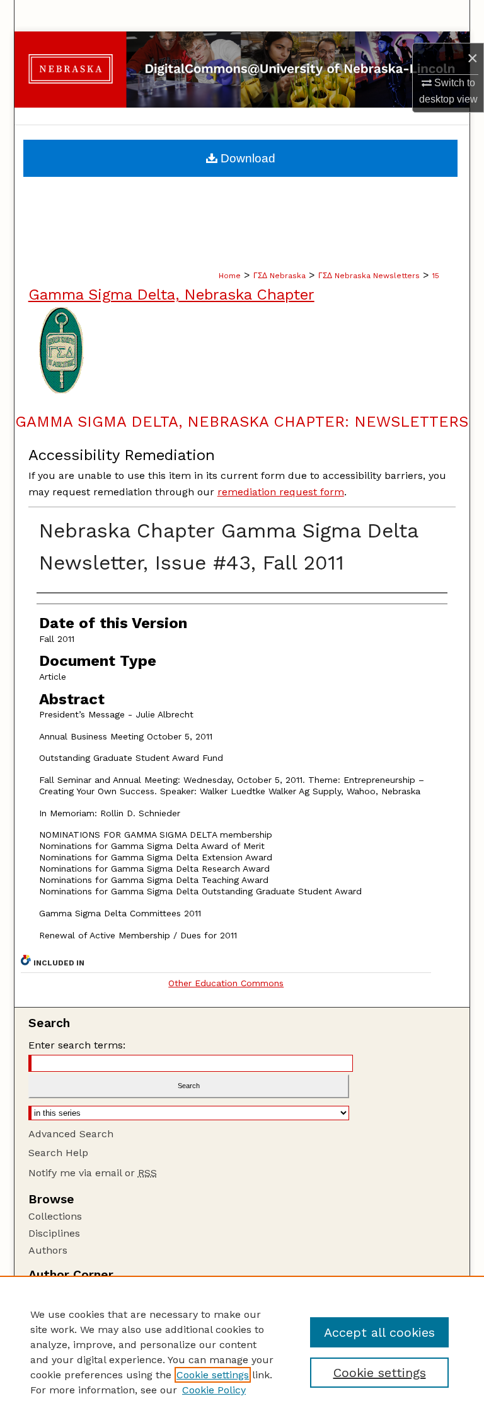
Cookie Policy (214, 1390)
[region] (242, 1352)
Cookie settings (212, 1375)
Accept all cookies (379, 1332)
